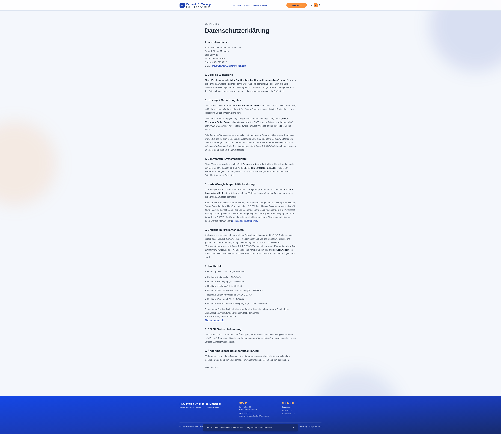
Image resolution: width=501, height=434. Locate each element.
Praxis (246, 5)
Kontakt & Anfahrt (260, 5)
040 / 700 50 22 (245, 413)
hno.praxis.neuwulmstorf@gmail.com (229, 66)
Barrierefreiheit (288, 414)
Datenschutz (287, 410)
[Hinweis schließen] (293, 427)
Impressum (286, 407)
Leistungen (236, 5)
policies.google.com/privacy (245, 221)
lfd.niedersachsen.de (214, 320)
